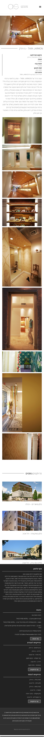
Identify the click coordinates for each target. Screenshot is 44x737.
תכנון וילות (13, 718)
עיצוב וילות (6, 718)
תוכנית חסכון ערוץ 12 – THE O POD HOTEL (28, 619)
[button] (40, 6)
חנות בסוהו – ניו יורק (35, 686)
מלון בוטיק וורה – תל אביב (32, 533)
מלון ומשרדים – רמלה (33, 504)
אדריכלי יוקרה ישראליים (36, 715)
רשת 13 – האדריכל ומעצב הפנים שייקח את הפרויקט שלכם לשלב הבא (22, 626)
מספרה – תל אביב (35, 690)
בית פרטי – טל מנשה (35, 655)
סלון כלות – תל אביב (35, 683)
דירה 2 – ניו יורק (36, 651)
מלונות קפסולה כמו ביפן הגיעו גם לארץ (30, 631)
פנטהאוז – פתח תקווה (34, 665)
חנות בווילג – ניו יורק (35, 680)
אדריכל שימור (8, 712)
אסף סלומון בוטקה (36, 718)
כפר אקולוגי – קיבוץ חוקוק (33, 658)
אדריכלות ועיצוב (7, 715)
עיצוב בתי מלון (15, 721)
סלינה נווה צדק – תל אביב (32, 562)
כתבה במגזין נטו (36, 615)
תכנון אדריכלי (29, 721)
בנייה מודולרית (20, 718)
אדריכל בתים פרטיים (27, 712)
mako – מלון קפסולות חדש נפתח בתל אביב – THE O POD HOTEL (22, 622)
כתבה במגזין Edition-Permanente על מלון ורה (28, 634)
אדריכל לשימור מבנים (17, 712)
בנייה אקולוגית (27, 718)
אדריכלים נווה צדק (16, 715)
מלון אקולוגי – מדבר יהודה (33, 694)
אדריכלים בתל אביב (25, 715)
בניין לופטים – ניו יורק (35, 648)
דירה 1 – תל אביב (36, 662)
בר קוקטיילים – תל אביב (34, 697)
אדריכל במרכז (36, 712)
